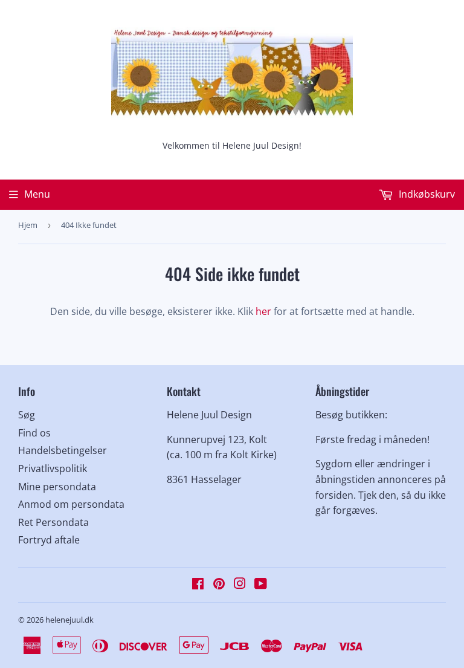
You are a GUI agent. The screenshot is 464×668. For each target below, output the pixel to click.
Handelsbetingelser (62, 450)
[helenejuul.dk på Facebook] (198, 584)
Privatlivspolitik (52, 468)
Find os (34, 432)
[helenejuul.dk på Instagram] (240, 584)
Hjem (27, 224)
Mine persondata (57, 486)
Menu (37, 194)
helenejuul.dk (69, 619)
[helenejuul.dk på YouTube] (260, 584)
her (263, 311)
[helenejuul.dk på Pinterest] (219, 584)
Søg (26, 414)
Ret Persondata (53, 522)
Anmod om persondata (71, 504)
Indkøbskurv (425, 194)
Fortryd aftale (49, 539)
